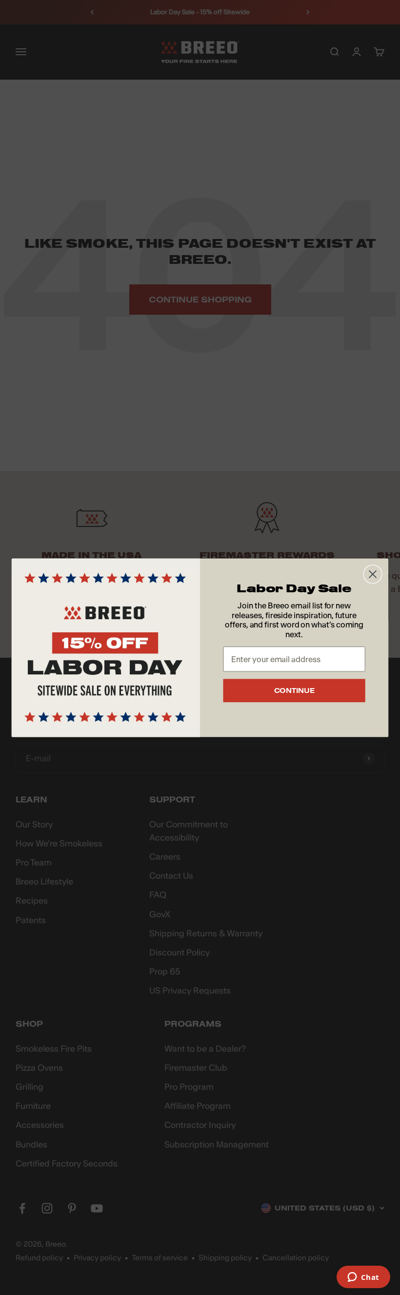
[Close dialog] (372, 574)
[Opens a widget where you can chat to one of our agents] (363, 1278)
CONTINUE (294, 690)
